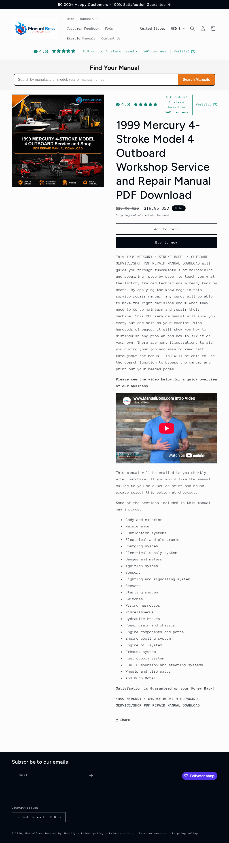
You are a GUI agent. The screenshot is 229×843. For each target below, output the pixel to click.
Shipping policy (185, 833)
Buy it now (166, 242)
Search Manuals (196, 79)
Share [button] (125, 719)
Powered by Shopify (60, 833)
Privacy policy (121, 833)
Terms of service (153, 833)
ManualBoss (34, 833)
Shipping (123, 215)
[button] (89, 19)
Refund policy (92, 833)
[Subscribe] (91, 775)
